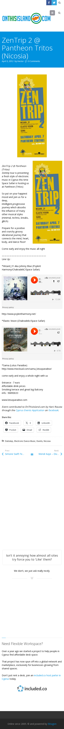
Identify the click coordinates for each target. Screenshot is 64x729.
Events (40, 441)
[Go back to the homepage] (26, 18)
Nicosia (47, 441)
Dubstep (9, 441)
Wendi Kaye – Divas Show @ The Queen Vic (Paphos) (50, 453)
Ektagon (52, 723)
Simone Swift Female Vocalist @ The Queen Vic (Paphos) (18, 453)
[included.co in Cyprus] (32, 691)
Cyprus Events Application (30, 410)
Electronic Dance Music (24, 441)
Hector (20, 61)
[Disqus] (32, 507)
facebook (53, 410)
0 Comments (34, 61)
